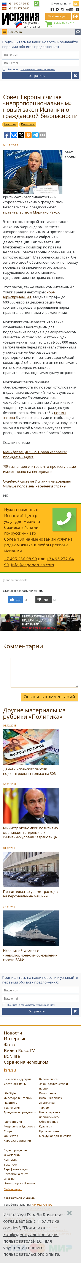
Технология (12, 1107)
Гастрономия (13, 1122)
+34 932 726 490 (42, 1204)
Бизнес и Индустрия (17, 1079)
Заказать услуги (64, 22)
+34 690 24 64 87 (19, 3)
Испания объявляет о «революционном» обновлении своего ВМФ (30, 955)
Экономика (47, 1103)
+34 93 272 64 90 (19, 8)
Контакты (10, 1159)
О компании (59, 3)
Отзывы (9, 1179)
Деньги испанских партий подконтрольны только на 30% (30, 771)
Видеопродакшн (15, 1150)
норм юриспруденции (29, 295)
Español (76, 3)
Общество (11, 1136)
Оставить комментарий (49, 697)
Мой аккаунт (13, 1189)
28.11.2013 (9, 907)
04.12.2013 (9, 784)
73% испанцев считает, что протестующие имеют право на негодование (39, 469)
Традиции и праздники (20, 1112)
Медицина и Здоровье (19, 1126)
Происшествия (49, 1131)
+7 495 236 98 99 (20, 558)
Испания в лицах (50, 1098)
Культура (45, 1126)
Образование (48, 1122)
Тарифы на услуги (16, 1169)
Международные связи (55, 1136)
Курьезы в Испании (17, 1140)
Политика (15, 32)
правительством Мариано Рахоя (31, 212)
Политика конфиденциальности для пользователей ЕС (31, 1234)
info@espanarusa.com (32, 564)
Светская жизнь (15, 1084)
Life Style (10, 1093)
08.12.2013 (9, 725)
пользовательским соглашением (38, 69)
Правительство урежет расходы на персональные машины (30, 893)
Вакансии (10, 1164)
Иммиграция (47, 1093)
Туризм (44, 1107)
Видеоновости (49, 1079)
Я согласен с (31, 69)
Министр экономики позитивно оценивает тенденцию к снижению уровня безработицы (30, 832)
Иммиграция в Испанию (20, 1183)
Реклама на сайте (16, 1174)
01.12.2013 (9, 848)
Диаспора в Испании (18, 1098)
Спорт (8, 1131)
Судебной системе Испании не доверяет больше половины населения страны (37, 484)
